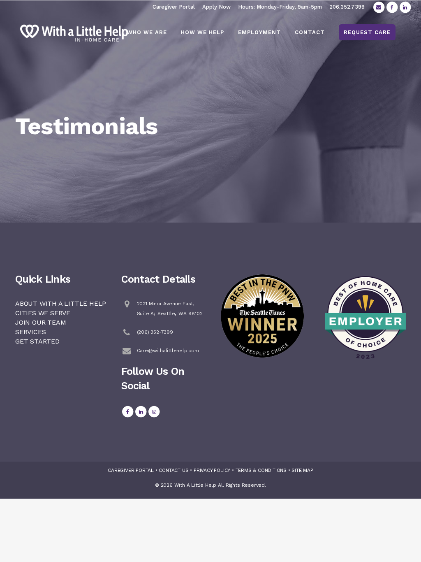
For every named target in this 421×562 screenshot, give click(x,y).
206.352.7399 (347, 7)
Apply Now (216, 7)
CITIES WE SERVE (42, 313)
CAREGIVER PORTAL (131, 470)
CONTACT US (173, 470)
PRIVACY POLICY (212, 470)
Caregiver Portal (174, 7)
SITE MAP (302, 470)
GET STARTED (37, 341)
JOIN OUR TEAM (40, 322)
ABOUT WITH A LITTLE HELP (60, 303)
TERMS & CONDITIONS (261, 470)
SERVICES (30, 332)
